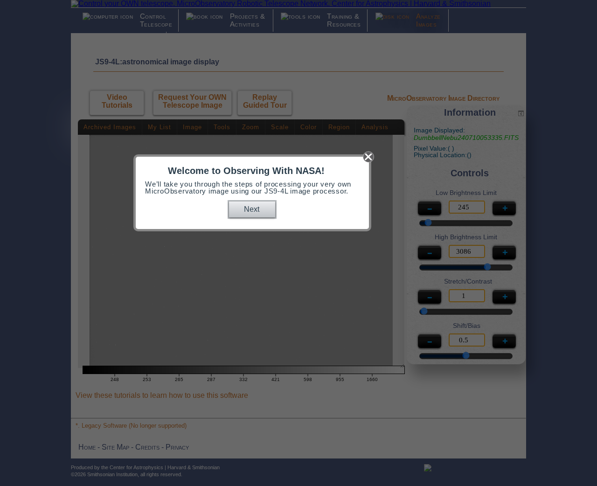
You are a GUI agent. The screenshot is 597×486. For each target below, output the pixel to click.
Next (251, 209)
